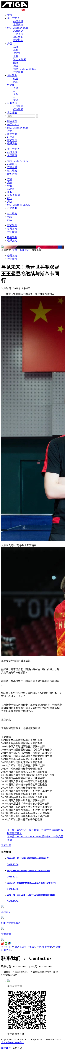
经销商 (11, 85)
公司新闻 (18, 106)
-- (14, 91)
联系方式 (12, 240)
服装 (15, 56)
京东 (15, 94)
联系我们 (12, 143)
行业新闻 (18, 109)
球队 (15, 81)
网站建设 (6, 1048)
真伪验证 (12, 112)
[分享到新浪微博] (2, 943)
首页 (9, 15)
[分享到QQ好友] (9, 943)
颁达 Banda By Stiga (17, 27)
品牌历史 (18, 31)
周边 (15, 66)
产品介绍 (18, 34)
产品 (9, 43)
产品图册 (18, 72)
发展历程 (18, 24)
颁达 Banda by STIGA (24, 69)
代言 (15, 78)
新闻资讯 (12, 103)
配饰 (15, 62)
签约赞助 (18, 37)
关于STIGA (13, 18)
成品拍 (17, 53)
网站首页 (12, 121)
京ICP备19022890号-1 (12, 1042)
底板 (15, 47)
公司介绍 (18, 21)
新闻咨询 (18, 40)
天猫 (15, 88)
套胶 (15, 50)
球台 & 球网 (19, 59)
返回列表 (6, 845)
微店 (15, 100)
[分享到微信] (6, 943)
